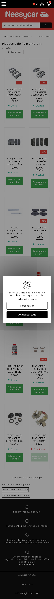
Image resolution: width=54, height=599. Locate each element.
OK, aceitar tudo (27, 314)
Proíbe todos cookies (27, 299)
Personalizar (27, 305)
